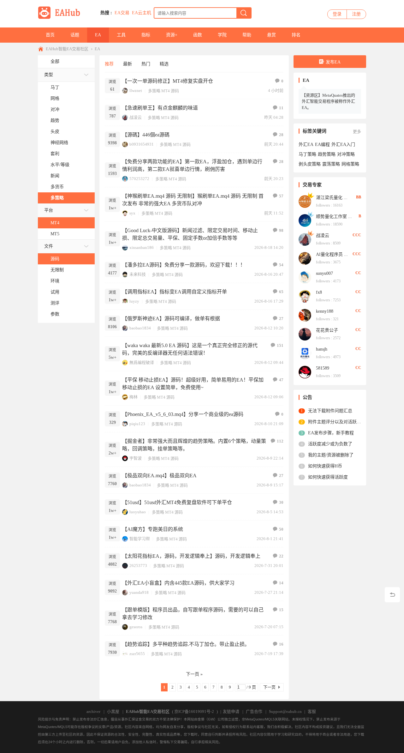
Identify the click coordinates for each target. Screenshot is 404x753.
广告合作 (254, 711)
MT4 (54, 222)
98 (281, 230)
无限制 (57, 270)
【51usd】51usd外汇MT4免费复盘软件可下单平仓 (177, 502)
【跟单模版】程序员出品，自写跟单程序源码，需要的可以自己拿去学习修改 (193, 613)
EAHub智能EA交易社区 (67, 48)
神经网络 (59, 142)
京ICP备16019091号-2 (194, 711)
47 (281, 379)
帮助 (246, 35)
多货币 (57, 186)
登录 (337, 14)
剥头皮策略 (310, 164)
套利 (54, 153)
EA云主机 (141, 12)
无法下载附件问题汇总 (330, 410)
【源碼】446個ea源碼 (145, 134)
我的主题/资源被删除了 (331, 455)
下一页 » (194, 674)
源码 (54, 258)
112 (280, 441)
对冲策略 (346, 154)
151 (280, 345)
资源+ (171, 35)
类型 (48, 74)
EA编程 (322, 144)
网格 (54, 98)
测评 (54, 303)
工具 (121, 35)
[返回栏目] (392, 594)
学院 (222, 35)
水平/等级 (59, 164)
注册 (356, 14)
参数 (54, 314)
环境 (54, 281)
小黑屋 (113, 711)
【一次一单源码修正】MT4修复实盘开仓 (167, 81)
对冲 (54, 109)
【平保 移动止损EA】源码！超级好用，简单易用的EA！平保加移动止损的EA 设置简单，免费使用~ (193, 383)
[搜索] (243, 13)
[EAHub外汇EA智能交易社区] (61, 17)
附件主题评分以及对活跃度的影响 (334, 421)
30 (281, 502)
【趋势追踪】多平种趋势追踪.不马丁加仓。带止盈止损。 (186, 644)
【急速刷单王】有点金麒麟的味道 (160, 108)
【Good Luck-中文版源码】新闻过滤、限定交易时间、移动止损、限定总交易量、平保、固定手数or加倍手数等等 (190, 234)
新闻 (54, 175)
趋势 (54, 120)
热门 (145, 64)
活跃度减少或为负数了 (330, 444)
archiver (93, 711)
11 (281, 107)
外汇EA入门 (343, 144)
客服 (312, 711)
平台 (48, 210)
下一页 (269, 687)
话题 (74, 35)
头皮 (54, 131)
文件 (48, 246)
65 (281, 291)
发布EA (333, 62)
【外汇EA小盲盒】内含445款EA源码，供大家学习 (178, 583)
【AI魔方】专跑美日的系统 (152, 529)
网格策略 (350, 164)
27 (281, 318)
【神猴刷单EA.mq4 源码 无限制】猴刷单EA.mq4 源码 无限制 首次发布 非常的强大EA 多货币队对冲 (193, 199)
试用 (54, 292)
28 (281, 134)
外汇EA (306, 144)
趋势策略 (327, 154)
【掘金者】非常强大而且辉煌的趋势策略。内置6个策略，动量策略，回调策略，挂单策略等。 (194, 444)
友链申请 (231, 711)
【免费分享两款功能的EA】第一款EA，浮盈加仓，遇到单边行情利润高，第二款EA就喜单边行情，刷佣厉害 (192, 165)
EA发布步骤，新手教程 (331, 433)
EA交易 (122, 12)
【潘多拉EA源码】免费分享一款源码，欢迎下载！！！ (183, 265)
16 (281, 644)
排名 (296, 35)
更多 (357, 131)
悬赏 (271, 35)
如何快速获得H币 (325, 466)
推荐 (109, 64)
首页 (50, 35)
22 (281, 556)
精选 (164, 64)
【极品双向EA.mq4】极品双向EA (159, 475)
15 (281, 609)
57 (281, 196)
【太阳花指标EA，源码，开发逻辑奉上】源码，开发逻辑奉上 (191, 556)
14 (281, 583)
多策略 (57, 198)
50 (281, 529)
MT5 (54, 234)
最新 (127, 64)
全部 (54, 61)
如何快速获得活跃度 (328, 477)
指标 (145, 35)
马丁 (54, 87)
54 (281, 264)
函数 (197, 35)
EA (98, 35)
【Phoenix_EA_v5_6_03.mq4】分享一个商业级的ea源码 (182, 414)
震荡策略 (331, 164)
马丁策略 (307, 154)
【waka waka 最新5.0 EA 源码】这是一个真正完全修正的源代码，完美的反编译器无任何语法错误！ (190, 349)
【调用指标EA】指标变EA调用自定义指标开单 (174, 291)
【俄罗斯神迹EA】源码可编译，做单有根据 (171, 318)
